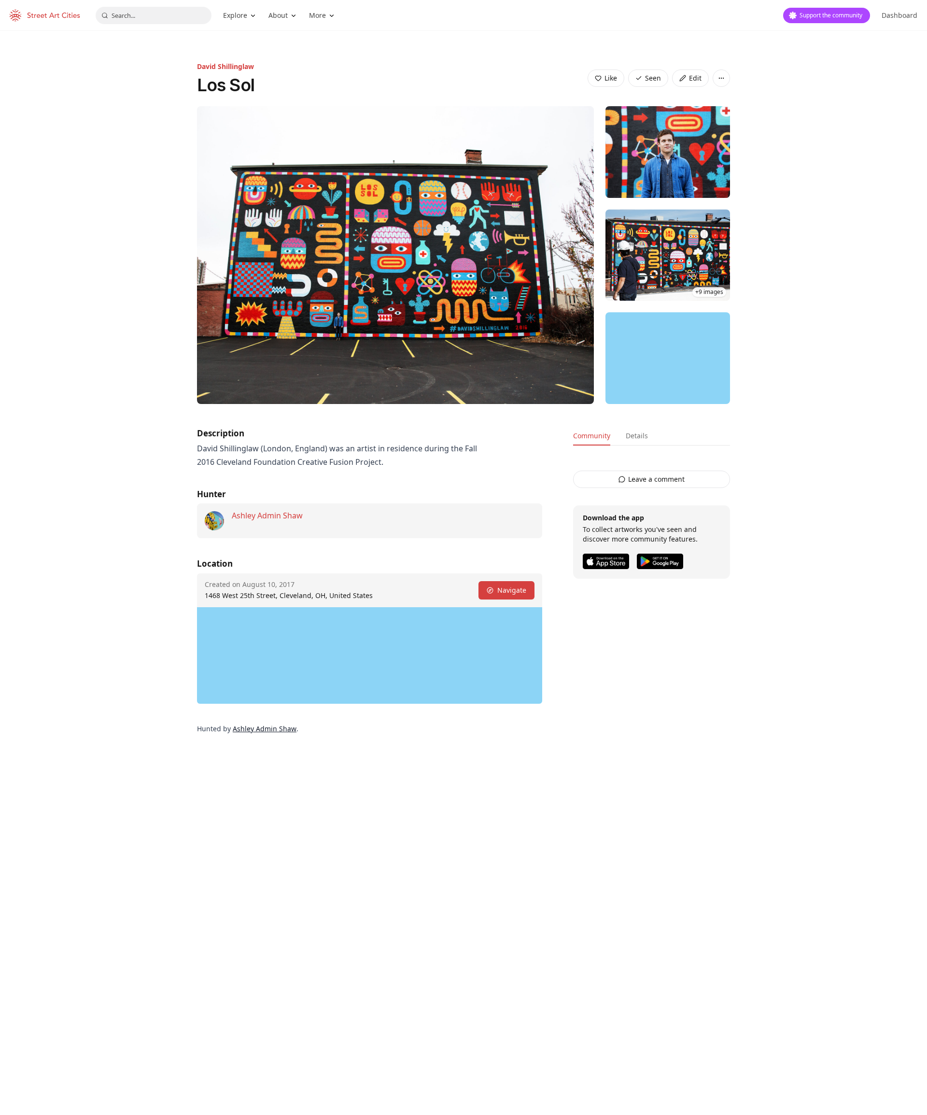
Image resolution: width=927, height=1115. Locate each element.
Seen (653, 78)
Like (610, 78)
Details (637, 435)
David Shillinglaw (225, 66)
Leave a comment (656, 479)
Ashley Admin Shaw (267, 515)
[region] (667, 358)
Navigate (511, 590)
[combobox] (153, 15)
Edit (695, 78)
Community (591, 435)
